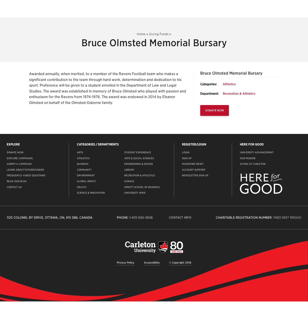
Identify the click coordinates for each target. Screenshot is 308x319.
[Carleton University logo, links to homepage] (154, 247)
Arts (80, 152)
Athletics (229, 84)
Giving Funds (158, 34)
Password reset (193, 163)
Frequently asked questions (26, 175)
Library (129, 169)
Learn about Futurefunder (25, 169)
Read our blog (17, 181)
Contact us (14, 187)
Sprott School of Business (142, 187)
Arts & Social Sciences (139, 158)
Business (82, 163)
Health (81, 187)
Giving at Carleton (253, 163)
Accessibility (152, 262)
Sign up (187, 158)
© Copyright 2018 (180, 262)
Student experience (137, 152)
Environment (86, 175)
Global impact (86, 181)
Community (84, 169)
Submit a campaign (19, 163)
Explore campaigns (20, 158)
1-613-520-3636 (141, 217)
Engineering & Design (138, 163)
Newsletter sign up (195, 175)
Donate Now (214, 110)
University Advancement (257, 152)
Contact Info (180, 217)
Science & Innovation (91, 192)
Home (141, 34)
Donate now (15, 152)
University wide (135, 192)
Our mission (247, 158)
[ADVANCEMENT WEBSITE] (261, 193)
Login (185, 152)
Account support (193, 169)
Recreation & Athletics (239, 93)
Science (129, 181)
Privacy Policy (125, 262)
